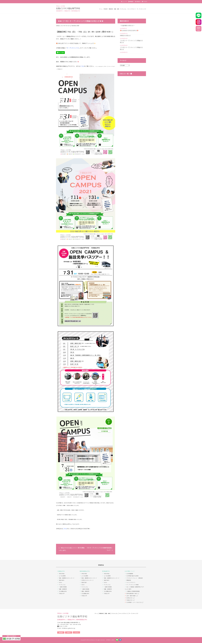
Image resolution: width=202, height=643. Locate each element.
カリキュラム (123, 9)
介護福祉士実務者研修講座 (133, 591)
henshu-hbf (75, 26)
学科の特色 (61, 573)
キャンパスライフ (131, 9)
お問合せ (138, 1)
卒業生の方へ (129, 600)
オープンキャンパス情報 (132, 584)
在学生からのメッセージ (88, 580)
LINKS (112, 639)
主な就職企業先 (63, 591)
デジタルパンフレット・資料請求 (134, 578)
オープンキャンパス (141, 9)
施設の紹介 (61, 580)
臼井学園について (130, 571)
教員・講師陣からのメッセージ (66, 578)
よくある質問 (62, 576)
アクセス (145, 1)
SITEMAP (108, 639)
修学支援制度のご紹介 (132, 593)
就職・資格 (116, 9)
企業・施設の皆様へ (131, 595)
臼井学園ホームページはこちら (134, 602)
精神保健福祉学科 (85, 571)
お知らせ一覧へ (125, 74)
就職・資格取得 (63, 589)
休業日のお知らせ (125, 35)
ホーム (100, 9)
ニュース (124, 1)
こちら (82, 66)
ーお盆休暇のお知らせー (127, 25)
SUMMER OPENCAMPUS (129, 30)
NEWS (60, 582)
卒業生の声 (61, 593)
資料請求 (131, 1)
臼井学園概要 (129, 573)
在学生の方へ (129, 598)
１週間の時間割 (63, 587)
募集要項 (111, 9)
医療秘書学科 (106, 571)
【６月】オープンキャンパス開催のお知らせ (131, 41)
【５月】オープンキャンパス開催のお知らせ (131, 48)
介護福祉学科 (61, 571)
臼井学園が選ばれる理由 (132, 576)
